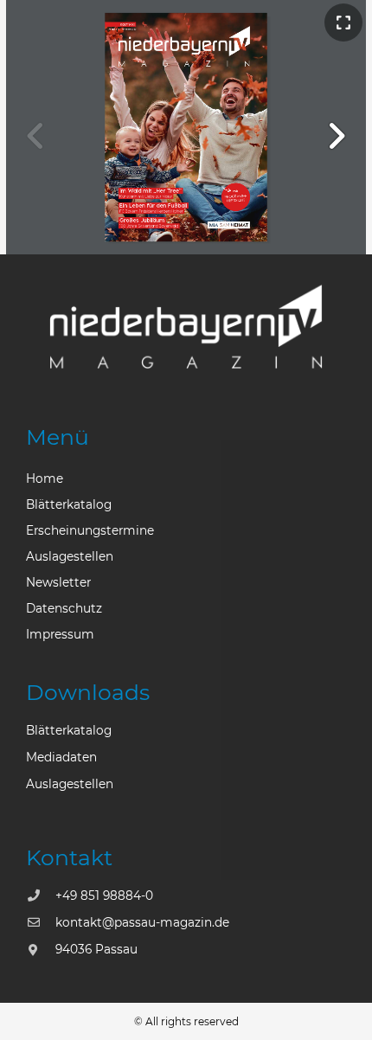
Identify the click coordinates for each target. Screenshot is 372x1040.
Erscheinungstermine (90, 530)
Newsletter (58, 582)
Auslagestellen (69, 556)
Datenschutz (64, 608)
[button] (336, 136)
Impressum (60, 634)
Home (44, 478)
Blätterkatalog (69, 504)
